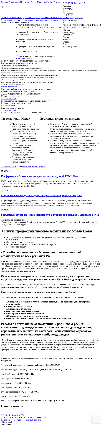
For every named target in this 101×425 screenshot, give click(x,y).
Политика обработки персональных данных (21, 420)
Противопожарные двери (34, 17)
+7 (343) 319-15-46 (74, 2)
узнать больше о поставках (33, 167)
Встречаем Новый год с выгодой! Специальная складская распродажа (41, 195)
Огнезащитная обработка (57, 17)
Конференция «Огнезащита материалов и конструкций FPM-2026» (39, 176)
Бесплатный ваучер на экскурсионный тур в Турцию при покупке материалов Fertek (50, 214)
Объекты (49, 2)
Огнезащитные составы (11, 17)
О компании (14, 2)
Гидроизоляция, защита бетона (34, 20)
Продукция (25, 2)
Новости (41, 2)
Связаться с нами (24, 58)
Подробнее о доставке (73, 18)
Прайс (34, 2)
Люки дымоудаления (10, 20)
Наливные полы (56, 20)
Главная (4, 2)
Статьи (57, 2)
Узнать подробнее (9, 87)
